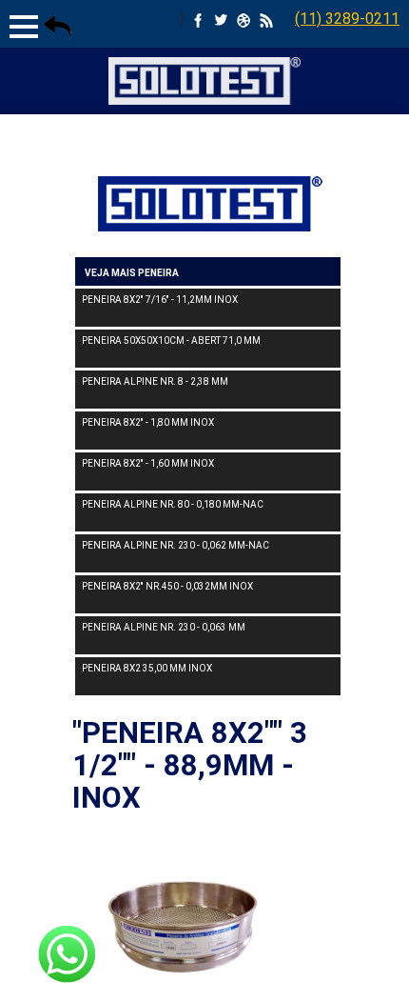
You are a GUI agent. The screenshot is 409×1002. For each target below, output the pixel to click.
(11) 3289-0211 (347, 19)
